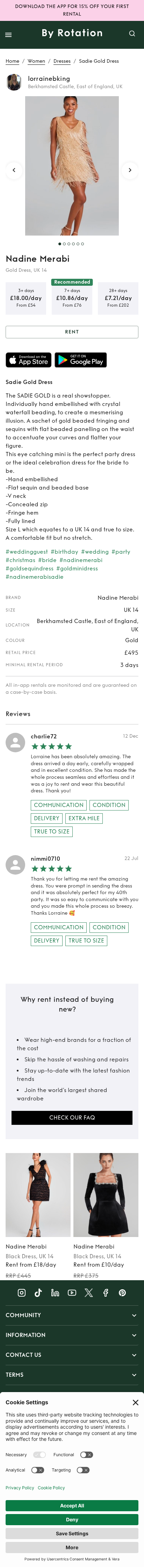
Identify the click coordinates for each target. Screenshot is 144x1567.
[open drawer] (8, 35)
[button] (72, 1315)
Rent (72, 332)
